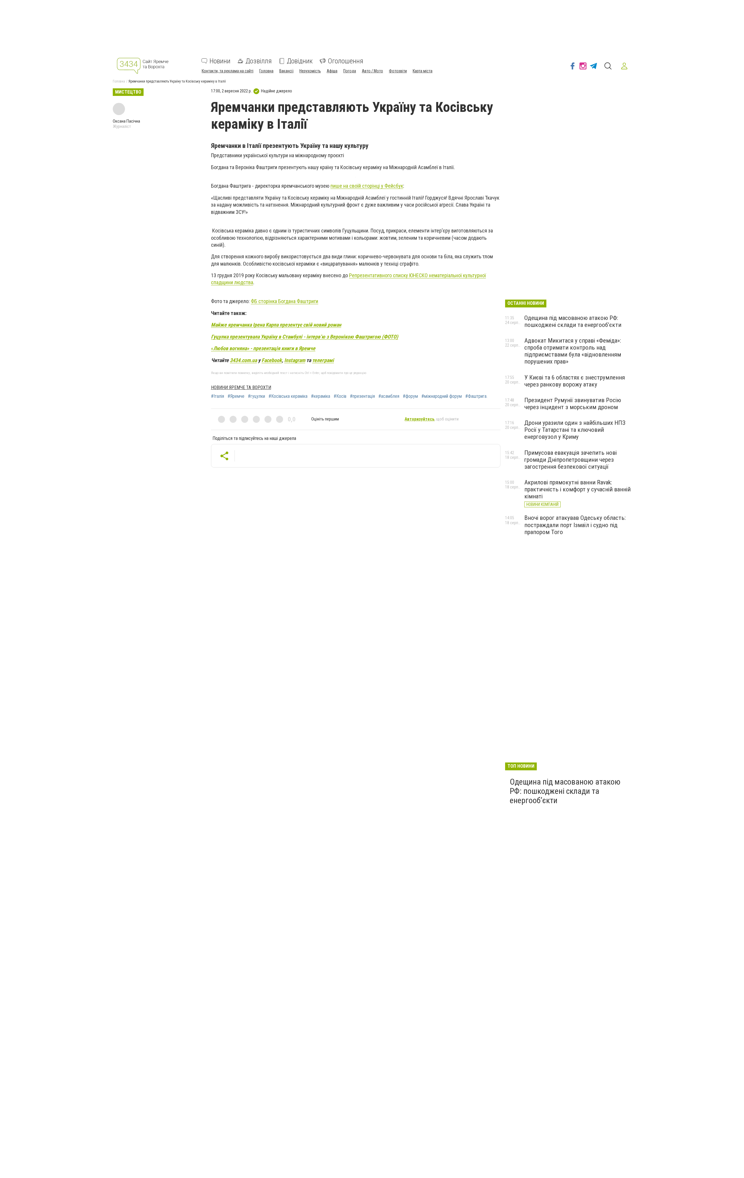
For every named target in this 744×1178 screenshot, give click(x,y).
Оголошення (345, 61)
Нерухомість (310, 71)
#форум (410, 396)
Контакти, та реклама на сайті (227, 71)
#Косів (340, 396)
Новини (220, 61)
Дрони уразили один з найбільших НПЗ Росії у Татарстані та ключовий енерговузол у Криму (574, 429)
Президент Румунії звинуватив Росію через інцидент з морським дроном (572, 404)
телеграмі (323, 360)
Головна (266, 71)
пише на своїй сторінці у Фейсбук (366, 186)
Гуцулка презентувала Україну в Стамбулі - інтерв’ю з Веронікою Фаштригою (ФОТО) (304, 337)
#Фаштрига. (476, 396)
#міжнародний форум (441, 396)
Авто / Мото (372, 71)
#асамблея (388, 396)
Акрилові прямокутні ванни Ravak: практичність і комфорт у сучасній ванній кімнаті (577, 489)
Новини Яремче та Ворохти (241, 387)
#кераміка (320, 396)
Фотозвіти (398, 71)
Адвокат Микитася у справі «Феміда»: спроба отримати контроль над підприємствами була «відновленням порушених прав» (572, 351)
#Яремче (236, 396)
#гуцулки (256, 396)
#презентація (362, 396)
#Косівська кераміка (288, 396)
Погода (349, 71)
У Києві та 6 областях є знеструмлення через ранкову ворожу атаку (574, 381)
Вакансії (286, 71)
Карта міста (422, 71)
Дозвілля (259, 61)
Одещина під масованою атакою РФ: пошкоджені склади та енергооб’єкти (572, 321)
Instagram (294, 360)
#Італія (217, 396)
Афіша (332, 71)
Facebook (272, 360)
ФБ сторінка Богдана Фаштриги (284, 301)
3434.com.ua (243, 360)
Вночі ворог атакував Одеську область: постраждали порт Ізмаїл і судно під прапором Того (575, 524)
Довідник (300, 61)
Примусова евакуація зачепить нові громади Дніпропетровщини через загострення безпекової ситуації (570, 459)
